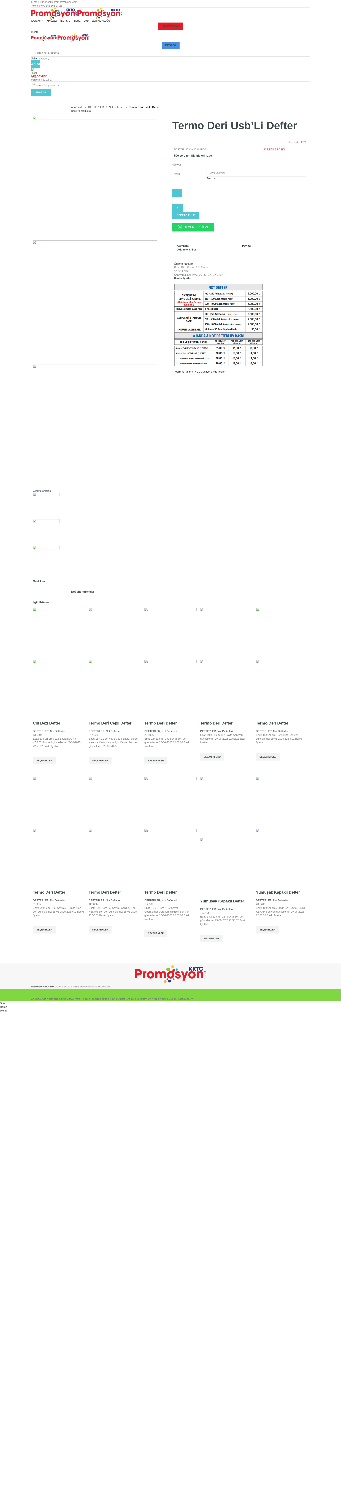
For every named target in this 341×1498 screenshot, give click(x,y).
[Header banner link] (170, 749)
